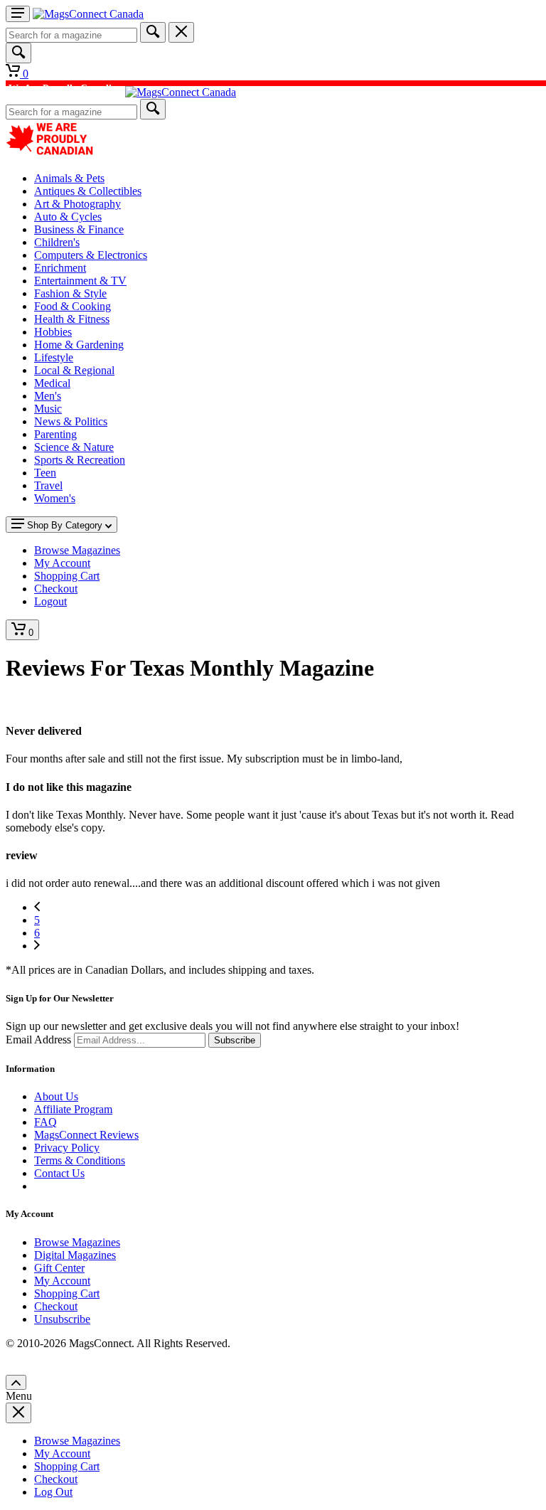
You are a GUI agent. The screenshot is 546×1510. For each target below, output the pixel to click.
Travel (48, 485)
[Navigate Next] (37, 946)
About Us (56, 1096)
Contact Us (59, 1173)
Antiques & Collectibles (87, 191)
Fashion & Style (70, 293)
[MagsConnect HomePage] (88, 14)
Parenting (55, 434)
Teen (45, 473)
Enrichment (60, 268)
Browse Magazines (77, 1242)
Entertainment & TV (80, 281)
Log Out (53, 1492)
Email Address (38, 1039)
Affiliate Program (73, 1109)
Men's (47, 396)
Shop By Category (64, 525)
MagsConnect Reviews (86, 1135)
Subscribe (234, 1040)
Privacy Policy (67, 1148)
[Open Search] (18, 53)
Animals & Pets (69, 178)
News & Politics (70, 421)
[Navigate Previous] (37, 907)
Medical (52, 383)
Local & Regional (74, 370)
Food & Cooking (72, 306)
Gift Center (59, 1268)
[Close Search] (181, 32)
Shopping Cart (67, 1293)
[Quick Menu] (18, 14)
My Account (62, 1281)
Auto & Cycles (68, 217)
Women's (54, 498)
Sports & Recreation (79, 460)
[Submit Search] (153, 32)
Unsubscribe (62, 1319)
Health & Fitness (71, 319)
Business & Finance (79, 229)
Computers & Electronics (90, 255)
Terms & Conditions (79, 1160)
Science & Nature (74, 447)
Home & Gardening (79, 345)
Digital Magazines (75, 1255)
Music (48, 409)
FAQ (45, 1122)
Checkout (55, 1306)
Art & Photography (77, 204)
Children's (57, 242)
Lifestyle (53, 357)
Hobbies (53, 332)
